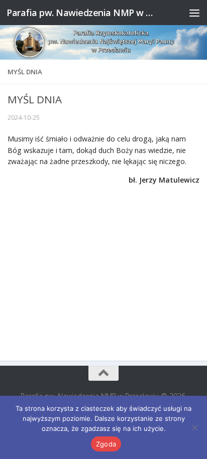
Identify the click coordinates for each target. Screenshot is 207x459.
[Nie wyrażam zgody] (194, 427)
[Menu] (194, 12)
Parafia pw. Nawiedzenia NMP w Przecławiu (81, 13)
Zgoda (106, 444)
